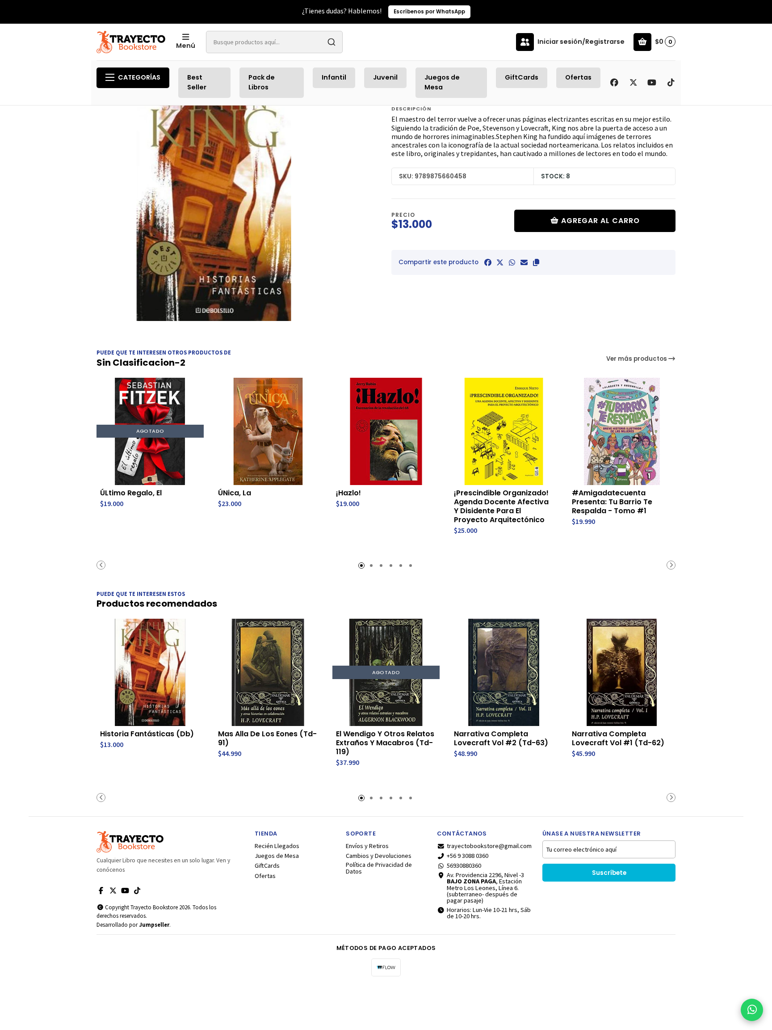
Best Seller (196, 82)
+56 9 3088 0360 (467, 856)
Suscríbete (609, 873)
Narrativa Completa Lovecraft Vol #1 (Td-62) (618, 738)
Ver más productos (637, 359)
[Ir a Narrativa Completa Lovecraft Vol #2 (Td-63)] (504, 672)
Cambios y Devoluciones (378, 856)
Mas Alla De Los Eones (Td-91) (267, 738)
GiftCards (521, 77)
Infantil (334, 77)
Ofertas (578, 77)
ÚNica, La (234, 493)
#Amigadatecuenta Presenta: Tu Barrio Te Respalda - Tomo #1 (612, 502)
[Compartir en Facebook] (487, 262)
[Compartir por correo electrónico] (524, 262)
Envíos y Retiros (367, 846)
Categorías (139, 77)
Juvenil (385, 77)
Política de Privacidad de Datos (379, 867)
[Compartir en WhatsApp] (512, 262)
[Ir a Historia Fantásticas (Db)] (150, 672)
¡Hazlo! (348, 493)
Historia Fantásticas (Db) (147, 734)
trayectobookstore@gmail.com (489, 846)
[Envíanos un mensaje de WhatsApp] (752, 1010)
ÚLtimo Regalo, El (131, 493)
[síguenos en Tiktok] (671, 83)
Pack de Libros (261, 82)
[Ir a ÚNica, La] (268, 431)
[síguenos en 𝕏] (633, 83)
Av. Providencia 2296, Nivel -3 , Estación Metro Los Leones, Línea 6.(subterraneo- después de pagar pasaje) (485, 888)
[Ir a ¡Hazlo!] (386, 431)
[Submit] (331, 42)
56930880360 (464, 865)
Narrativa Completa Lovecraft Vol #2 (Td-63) (501, 738)
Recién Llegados (277, 846)
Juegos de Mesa (442, 82)
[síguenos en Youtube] (652, 83)
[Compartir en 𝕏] (499, 262)
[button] (536, 262)
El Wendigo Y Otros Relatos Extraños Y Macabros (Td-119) (385, 743)
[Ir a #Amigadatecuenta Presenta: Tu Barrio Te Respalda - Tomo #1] (622, 431)
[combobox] (274, 42)
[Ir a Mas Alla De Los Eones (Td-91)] (268, 672)
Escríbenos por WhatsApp (67, 11)
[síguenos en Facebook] (614, 83)
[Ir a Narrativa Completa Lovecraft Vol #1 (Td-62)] (622, 672)
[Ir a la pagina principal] (130, 42)
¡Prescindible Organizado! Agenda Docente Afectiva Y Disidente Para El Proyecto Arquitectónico (501, 506)
